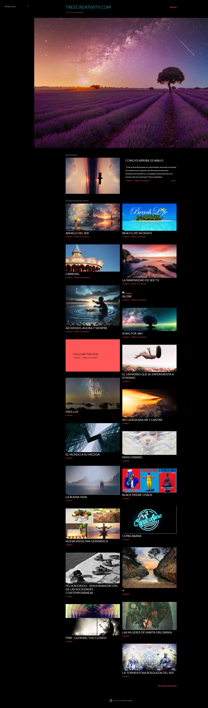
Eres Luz (72, 411)
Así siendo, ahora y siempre (86, 328)
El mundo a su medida (83, 454)
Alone (127, 296)
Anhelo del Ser (77, 233)
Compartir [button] (128, 181)
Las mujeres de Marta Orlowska (147, 632)
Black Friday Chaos (137, 494)
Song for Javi (132, 333)
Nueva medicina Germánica (87, 541)
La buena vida (76, 497)
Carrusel (73, 274)
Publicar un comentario (142, 181)
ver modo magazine (77, 12)
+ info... (174, 181)
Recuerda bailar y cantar (142, 419)
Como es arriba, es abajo (144, 160)
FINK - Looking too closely (86, 637)
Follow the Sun (85, 354)
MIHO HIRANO (132, 457)
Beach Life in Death (137, 233)
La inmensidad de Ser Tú (140, 280)
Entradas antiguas (167, 686)
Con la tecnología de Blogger (123, 700)
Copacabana (131, 536)
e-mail (68, 12)
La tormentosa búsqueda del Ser (148, 672)
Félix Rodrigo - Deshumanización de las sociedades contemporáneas (91, 589)
